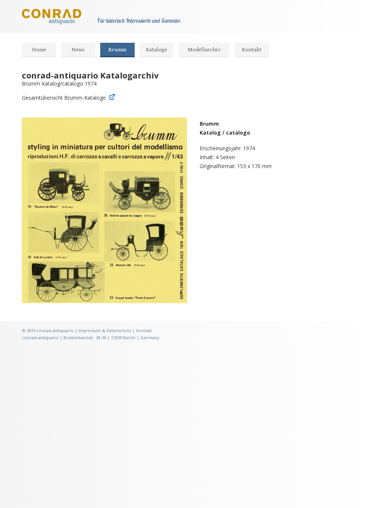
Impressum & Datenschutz (104, 330)
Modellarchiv (204, 49)
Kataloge (156, 49)
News (78, 49)
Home (39, 49)
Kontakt (252, 49)
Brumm (117, 49)
